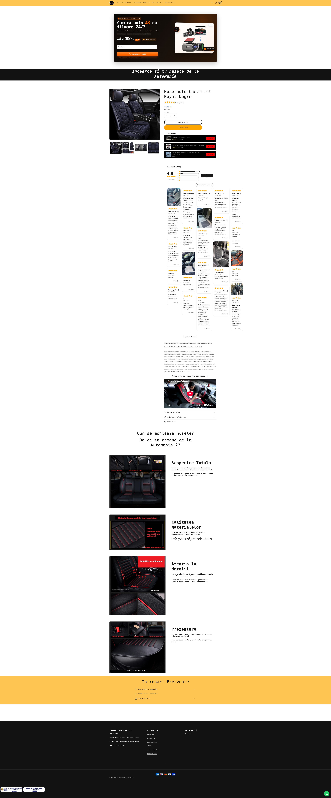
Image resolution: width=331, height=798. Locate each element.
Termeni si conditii (152, 750)
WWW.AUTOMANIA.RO (119, 777)
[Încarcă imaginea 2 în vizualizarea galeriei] (128, 147)
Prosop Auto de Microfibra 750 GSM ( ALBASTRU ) (186, 152)
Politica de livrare (152, 738)
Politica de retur (152, 742)
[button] (212, 3)
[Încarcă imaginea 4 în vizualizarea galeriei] (153, 147)
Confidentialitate (152, 753)
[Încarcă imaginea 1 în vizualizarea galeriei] (116, 147)
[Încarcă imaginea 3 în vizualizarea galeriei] (141, 147)
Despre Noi (150, 734)
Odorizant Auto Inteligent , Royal (181, 137)
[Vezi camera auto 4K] (194, 38)
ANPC (149, 746)
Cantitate (166, 112)
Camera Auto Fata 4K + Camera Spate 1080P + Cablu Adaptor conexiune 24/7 (188, 145)
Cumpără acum (183, 127)
